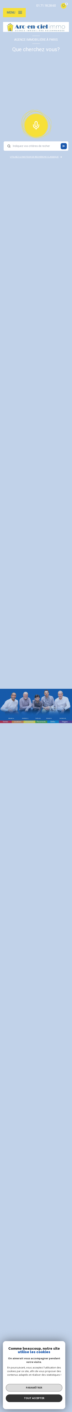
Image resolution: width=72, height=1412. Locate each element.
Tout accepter (34, 1398)
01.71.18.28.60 (46, 5)
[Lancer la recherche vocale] (36, 124)
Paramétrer (34, 1387)
